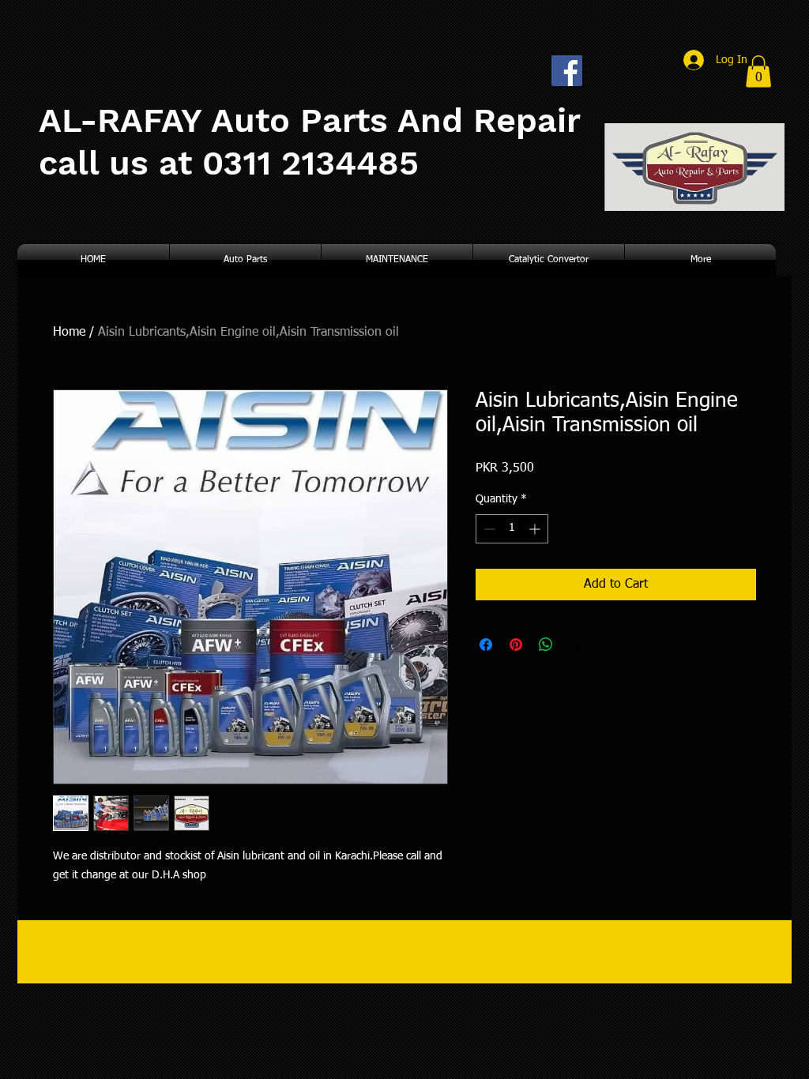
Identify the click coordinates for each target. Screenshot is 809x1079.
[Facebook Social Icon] (566, 70)
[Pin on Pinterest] (515, 644)
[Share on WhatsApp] (545, 644)
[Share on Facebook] (485, 644)
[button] (758, 71)
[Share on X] (575, 644)
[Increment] (536, 529)
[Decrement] (488, 529)
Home (69, 332)
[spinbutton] (512, 529)
